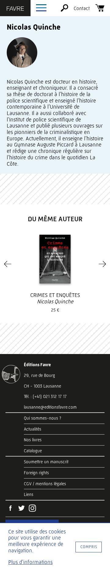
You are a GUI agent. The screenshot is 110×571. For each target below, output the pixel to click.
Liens (28, 494)
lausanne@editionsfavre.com (50, 407)
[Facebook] (10, 508)
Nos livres (33, 439)
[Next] (102, 264)
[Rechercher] (64, 10)
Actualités (32, 429)
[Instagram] (32, 508)
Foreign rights (36, 472)
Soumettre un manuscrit (46, 461)
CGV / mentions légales (45, 483)
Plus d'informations (30, 562)
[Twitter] (21, 508)
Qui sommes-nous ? (42, 418)
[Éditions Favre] (15, 9)
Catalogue (33, 450)
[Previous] (7, 264)
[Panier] (100, 10)
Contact (82, 8)
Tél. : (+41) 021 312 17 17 (45, 396)
